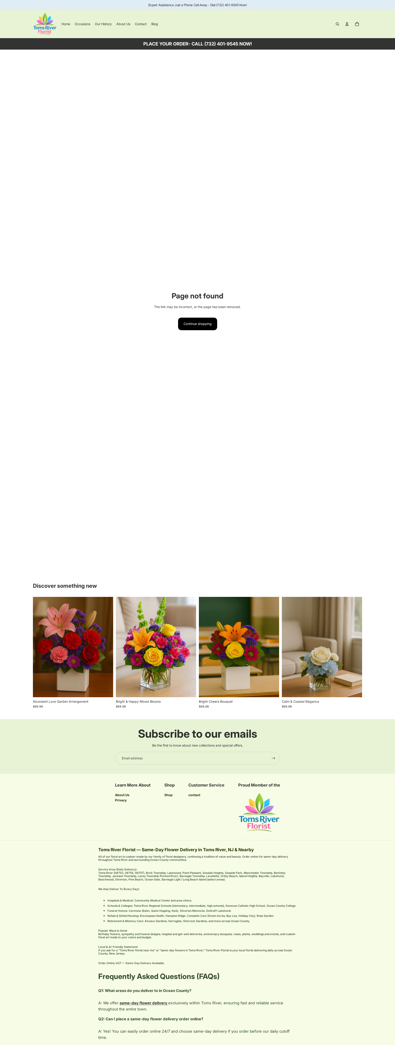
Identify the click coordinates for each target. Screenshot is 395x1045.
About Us (122, 795)
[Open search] (337, 24)
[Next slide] (106, 647)
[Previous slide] (40, 647)
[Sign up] (273, 758)
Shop (168, 795)
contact (194, 795)
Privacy (121, 800)
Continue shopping (198, 324)
